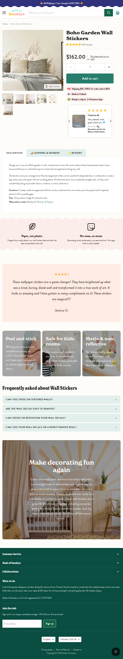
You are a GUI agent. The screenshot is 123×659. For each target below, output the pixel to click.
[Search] (108, 12)
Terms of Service (63, 649)
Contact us (77, 649)
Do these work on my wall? (99, 58)
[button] (8, 99)
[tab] (14, 153)
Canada (68, 639)
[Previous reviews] (69, 121)
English (47, 639)
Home (5, 24)
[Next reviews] (111, 121)
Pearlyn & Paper (44, 202)
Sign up (49, 623)
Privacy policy (47, 649)
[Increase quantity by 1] (109, 67)
